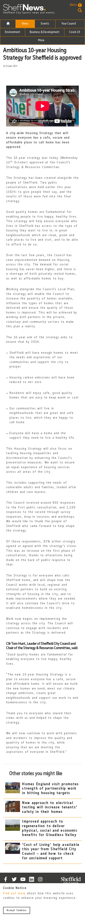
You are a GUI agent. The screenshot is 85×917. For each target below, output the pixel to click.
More (41, 40)
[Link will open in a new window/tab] (5, 879)
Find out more (14, 893)
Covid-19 (74, 32)
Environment (12, 32)
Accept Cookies (17, 910)
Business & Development (44, 32)
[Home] (7, 24)
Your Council (69, 23)
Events (45, 23)
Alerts (73, 5)
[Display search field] (76, 10)
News (25, 23)
